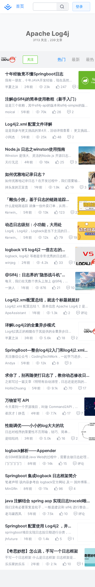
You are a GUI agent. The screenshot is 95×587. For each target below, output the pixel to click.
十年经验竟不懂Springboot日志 (34, 73)
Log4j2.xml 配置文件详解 (28, 124)
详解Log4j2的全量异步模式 (30, 324)
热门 (62, 59)
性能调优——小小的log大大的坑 (34, 425)
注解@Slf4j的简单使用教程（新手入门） (42, 98)
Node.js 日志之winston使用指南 (35, 149)
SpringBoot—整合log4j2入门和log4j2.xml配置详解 (46, 350)
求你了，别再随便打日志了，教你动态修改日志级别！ (45, 375)
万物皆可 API (17, 400)
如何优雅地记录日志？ (25, 174)
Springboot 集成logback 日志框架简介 (41, 475)
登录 (79, 6)
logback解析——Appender (30, 450)
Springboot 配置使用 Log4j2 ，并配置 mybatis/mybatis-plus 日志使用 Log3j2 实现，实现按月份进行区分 (37, 526)
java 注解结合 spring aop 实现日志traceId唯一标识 (46, 501)
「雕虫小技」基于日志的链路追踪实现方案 (37, 199)
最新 (76, 59)
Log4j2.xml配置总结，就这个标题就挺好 (42, 299)
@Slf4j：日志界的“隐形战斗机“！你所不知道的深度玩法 (35, 275)
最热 (90, 59)
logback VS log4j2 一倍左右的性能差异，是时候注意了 (35, 250)
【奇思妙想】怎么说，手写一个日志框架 (41, 551)
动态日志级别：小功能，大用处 (33, 224)
